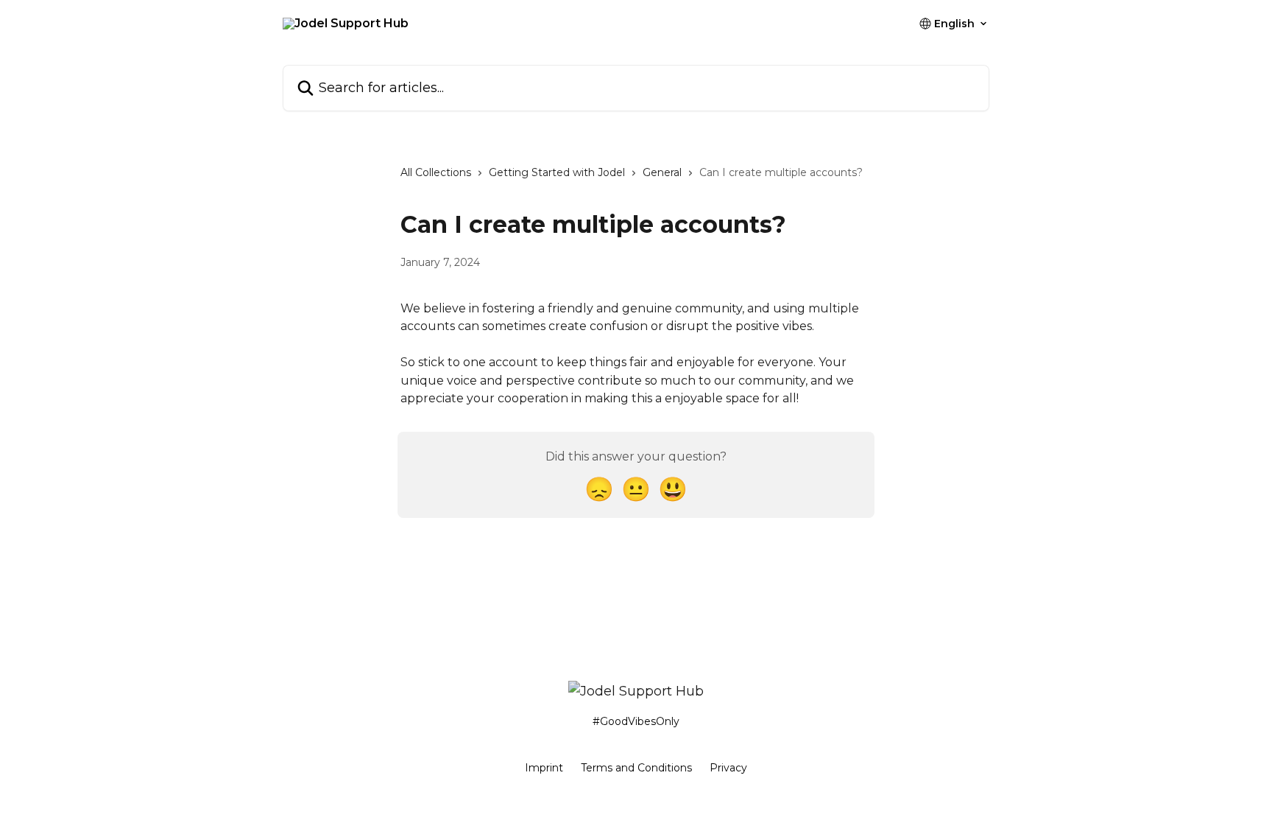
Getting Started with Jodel (557, 172)
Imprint (544, 767)
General (662, 172)
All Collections (435, 172)
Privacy (728, 767)
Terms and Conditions (636, 767)
